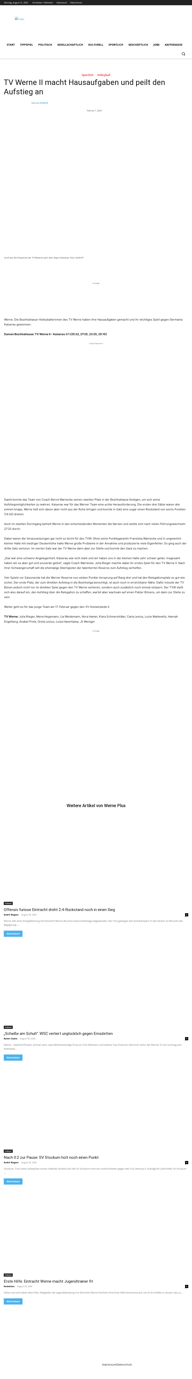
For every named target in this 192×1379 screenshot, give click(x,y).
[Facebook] (165, 3)
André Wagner (11, 914)
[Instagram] (170, 3)
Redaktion (9, 1286)
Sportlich (88, 75)
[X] (175, 3)
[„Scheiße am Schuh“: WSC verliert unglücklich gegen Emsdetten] (96, 983)
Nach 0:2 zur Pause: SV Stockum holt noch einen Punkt (51, 1157)
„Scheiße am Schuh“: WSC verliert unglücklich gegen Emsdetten (58, 1033)
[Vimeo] (180, 3)
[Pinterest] (48, 268)
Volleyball (103, 75)
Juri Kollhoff (42, 102)
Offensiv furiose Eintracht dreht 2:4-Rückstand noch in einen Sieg (59, 909)
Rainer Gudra (10, 1038)
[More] (65, 268)
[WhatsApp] (56, 268)
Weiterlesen (13, 933)
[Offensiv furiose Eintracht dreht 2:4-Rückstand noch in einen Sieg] (96, 859)
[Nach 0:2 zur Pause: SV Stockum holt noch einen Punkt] (96, 1107)
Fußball (8, 903)
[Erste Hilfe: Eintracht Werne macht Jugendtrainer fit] (96, 1231)
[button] (183, 53)
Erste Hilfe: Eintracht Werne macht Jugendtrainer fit (48, 1281)
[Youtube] (186, 3)
